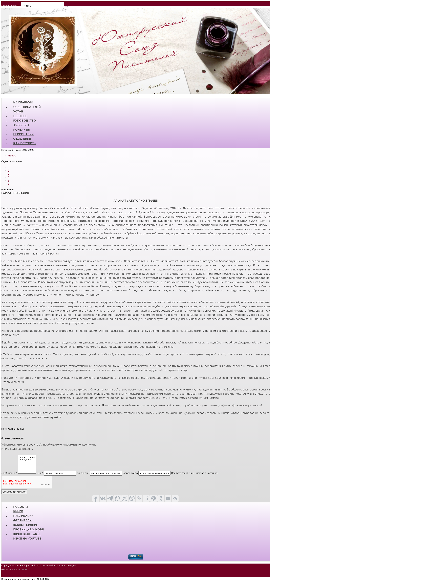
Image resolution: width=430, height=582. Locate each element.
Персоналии (23, 134)
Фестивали (22, 520)
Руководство (24, 121)
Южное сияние (25, 525)
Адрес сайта (130, 473)
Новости (20, 507)
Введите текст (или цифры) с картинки (194, 473)
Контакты (21, 130)
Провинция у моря (28, 529)
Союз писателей (27, 107)
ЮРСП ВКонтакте (27, 534)
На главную (23, 102)
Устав (18, 111)
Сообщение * (9, 473)
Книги (18, 511)
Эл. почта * (83, 473)
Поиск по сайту (10, 6)
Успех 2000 (20, 570)
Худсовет (21, 125)
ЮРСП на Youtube (27, 539)
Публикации (23, 516)
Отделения (22, 139)
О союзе (20, 116)
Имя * (40, 473)
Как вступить (24, 143)
